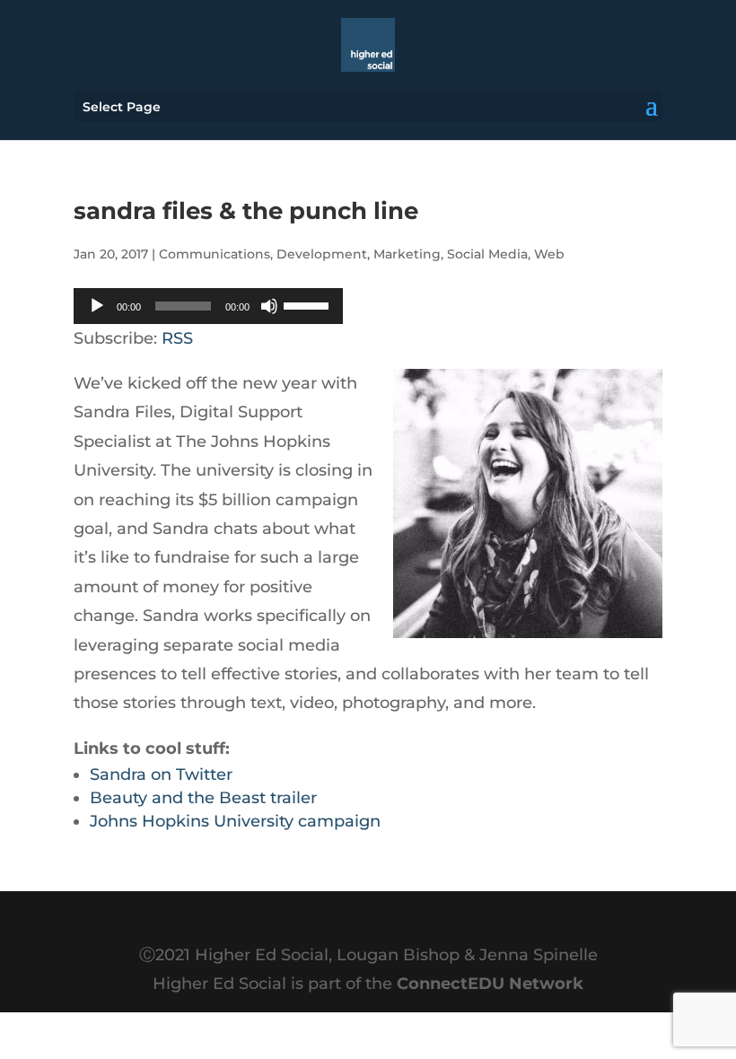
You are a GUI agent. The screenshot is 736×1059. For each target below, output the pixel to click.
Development (321, 254)
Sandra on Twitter (161, 774)
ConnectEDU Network (490, 983)
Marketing (407, 254)
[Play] (97, 306)
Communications (214, 254)
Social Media (487, 254)
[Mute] (269, 306)
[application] (208, 306)
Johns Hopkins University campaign (235, 821)
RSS (177, 338)
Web (549, 254)
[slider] (309, 304)
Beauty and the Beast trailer (203, 798)
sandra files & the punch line (246, 211)
